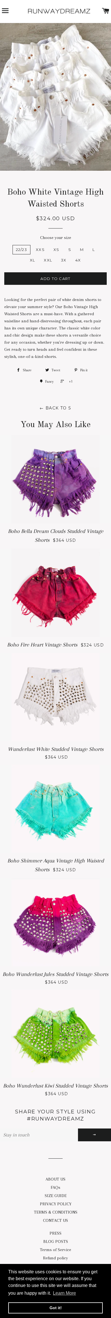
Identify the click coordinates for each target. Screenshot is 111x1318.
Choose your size (55, 237)
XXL (48, 260)
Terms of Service (55, 1249)
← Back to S (55, 408)
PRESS (55, 1233)
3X (64, 260)
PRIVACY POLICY (55, 1203)
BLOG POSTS (55, 1241)
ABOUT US (55, 1179)
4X (78, 260)
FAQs (55, 1187)
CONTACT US (55, 1220)
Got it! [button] (56, 1307)
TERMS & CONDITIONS (55, 1212)
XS (56, 249)
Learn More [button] (64, 1293)
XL (32, 260)
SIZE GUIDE (56, 1195)
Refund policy (55, 1258)
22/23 (21, 249)
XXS (40, 249)
